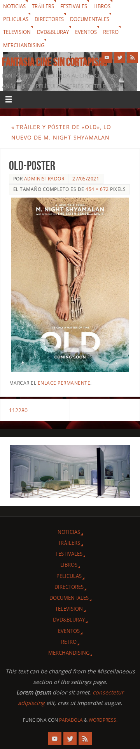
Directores (49, 19)
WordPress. (103, 720)
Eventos (86, 31)
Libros (101, 6)
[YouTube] (107, 57)
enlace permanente (64, 383)
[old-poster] (70, 285)
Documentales (89, 19)
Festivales (73, 6)
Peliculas (15, 19)
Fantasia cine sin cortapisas (54, 62)
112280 (18, 410)
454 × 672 (97, 189)
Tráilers (43, 6)
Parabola (71, 720)
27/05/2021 (85, 178)
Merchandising (23, 45)
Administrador (44, 178)
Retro (111, 31)
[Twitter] (119, 57)
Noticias (14, 6)
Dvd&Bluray (53, 31)
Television (17, 31)
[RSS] (132, 57)
